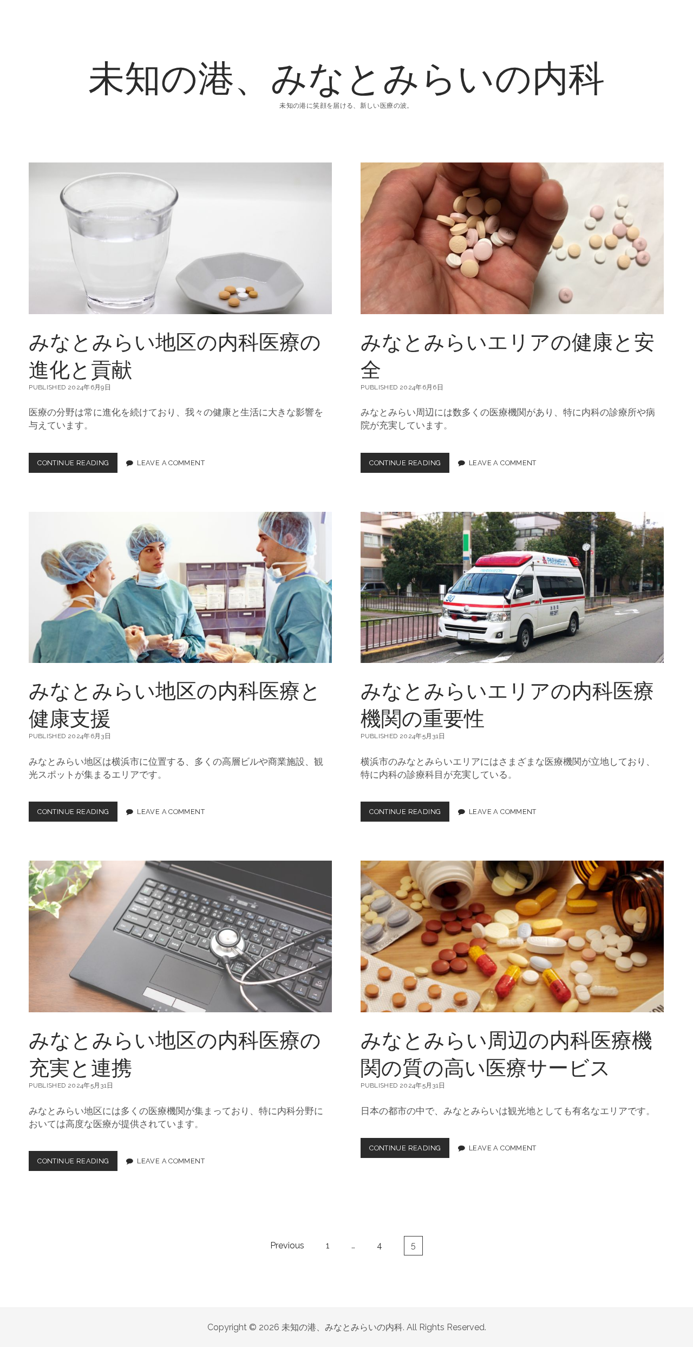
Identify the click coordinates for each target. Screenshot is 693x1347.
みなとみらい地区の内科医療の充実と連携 (180, 936)
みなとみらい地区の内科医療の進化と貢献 (180, 238)
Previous (287, 1245)
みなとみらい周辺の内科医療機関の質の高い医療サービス (512, 936)
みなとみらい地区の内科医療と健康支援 (180, 587)
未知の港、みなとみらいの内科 (346, 76)
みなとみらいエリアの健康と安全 (512, 238)
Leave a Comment (171, 463)
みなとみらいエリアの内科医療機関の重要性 (512, 587)
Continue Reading (76, 466)
